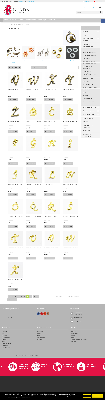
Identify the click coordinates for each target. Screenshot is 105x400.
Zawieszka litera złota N (70, 184)
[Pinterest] (41, 313)
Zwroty (38, 335)
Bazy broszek (87, 58)
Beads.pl (35, 355)
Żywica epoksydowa (89, 111)
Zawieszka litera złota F (15, 153)
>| (15, 299)
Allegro (3, 341)
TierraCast (86, 90)
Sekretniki (86, 81)
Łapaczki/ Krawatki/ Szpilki (89, 102)
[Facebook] (38, 313)
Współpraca (5, 345)
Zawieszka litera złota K (33, 184)
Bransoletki (87, 71)
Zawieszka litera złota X (15, 279)
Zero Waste (86, 131)
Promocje (13, 20)
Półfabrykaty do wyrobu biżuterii (16, 24)
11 (30, 296)
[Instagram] (48, 313)
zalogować (21, 1)
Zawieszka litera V (13, 89)
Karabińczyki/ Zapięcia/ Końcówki (90, 75)
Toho (4, 315)
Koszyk (21, 20)
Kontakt (52, 20)
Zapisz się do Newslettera (87, 135)
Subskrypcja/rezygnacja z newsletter (78, 339)
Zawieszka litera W (32, 89)
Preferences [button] (87, 396)
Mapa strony (73, 341)
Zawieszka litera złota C (51, 121)
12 (34, 296)
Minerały (85, 31)
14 (9, 299)
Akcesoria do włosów (89, 55)
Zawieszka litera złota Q (33, 216)
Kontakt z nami (40, 331)
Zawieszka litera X (50, 89)
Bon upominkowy (74, 333)
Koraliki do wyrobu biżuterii (89, 39)
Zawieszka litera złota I (70, 153)
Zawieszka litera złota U (33, 248)
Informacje (42, 20)
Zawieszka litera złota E (70, 121)
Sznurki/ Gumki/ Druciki (90, 87)
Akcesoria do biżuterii (89, 107)
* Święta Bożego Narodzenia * (88, 126)
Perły (84, 35)
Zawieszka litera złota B (33, 121)
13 (37, 296)
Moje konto (39, 333)
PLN (101, 1)
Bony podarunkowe (89, 118)
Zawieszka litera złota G (33, 153)
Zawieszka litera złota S (70, 216)
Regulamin (4, 335)
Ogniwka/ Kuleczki (88, 79)
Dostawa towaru (5, 331)
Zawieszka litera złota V (51, 248)
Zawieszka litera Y (68, 89)
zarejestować (30, 1)
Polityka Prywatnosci (6, 347)
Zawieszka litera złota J (15, 184)
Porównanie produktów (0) (39, 67)
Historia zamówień (41, 337)
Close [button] (80, 396)
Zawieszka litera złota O (15, 216)
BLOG (6, 20)
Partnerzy (4, 339)
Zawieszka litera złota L (51, 184)
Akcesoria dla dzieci (89, 114)
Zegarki (85, 95)
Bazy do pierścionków (89, 64)
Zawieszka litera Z (13, 121)
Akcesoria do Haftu (89, 50)
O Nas (3, 333)
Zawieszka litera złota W (70, 248)
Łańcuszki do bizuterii (89, 98)
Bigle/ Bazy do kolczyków (87, 67)
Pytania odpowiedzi (6, 343)
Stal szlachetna (88, 84)
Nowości (85, 122)
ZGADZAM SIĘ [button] (97, 396)
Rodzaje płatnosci (6, 337)
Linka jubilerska (6, 319)
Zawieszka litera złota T (15, 248)
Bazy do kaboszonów (89, 61)
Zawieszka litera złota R (51, 216)
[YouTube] (44, 313)
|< (9, 296)
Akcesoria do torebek (89, 52)
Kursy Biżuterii (31, 20)
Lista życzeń (39, 339)
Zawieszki (27, 24)
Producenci (73, 331)
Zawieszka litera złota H (51, 153)
